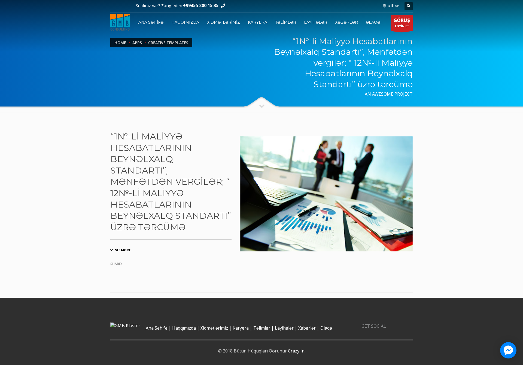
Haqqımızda (185, 22)
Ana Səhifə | (158, 328)
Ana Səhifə (150, 22)
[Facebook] (115, 6)
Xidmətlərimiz (223, 22)
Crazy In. (296, 351)
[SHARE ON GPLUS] (136, 272)
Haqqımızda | (185, 328)
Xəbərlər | (308, 328)
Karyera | (242, 328)
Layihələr (315, 22)
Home (120, 42)
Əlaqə (373, 22)
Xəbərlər (346, 22)
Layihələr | (286, 328)
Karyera (257, 22)
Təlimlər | (263, 328)
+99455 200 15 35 (200, 6)
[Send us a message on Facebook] (508, 350)
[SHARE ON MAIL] (157, 272)
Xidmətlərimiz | (216, 328)
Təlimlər (285, 22)
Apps (137, 42)
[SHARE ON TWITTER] (114, 272)
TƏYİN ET (401, 23)
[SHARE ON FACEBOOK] (125, 272)
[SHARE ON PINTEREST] (146, 272)
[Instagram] (125, 6)
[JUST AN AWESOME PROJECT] (326, 193)
